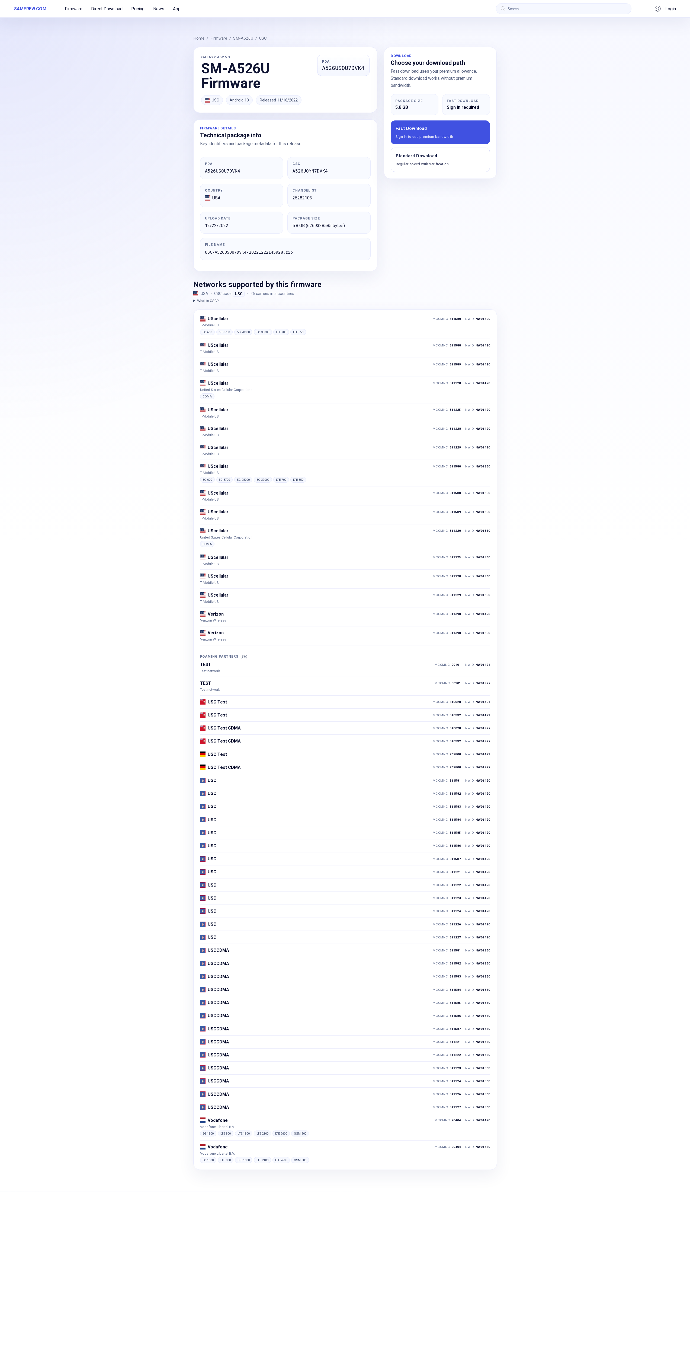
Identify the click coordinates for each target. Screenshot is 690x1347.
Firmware (73, 8)
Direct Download (107, 8)
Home (198, 38)
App (177, 8)
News (158, 8)
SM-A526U (243, 38)
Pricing (138, 8)
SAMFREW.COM (30, 8)
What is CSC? (208, 300)
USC (263, 38)
